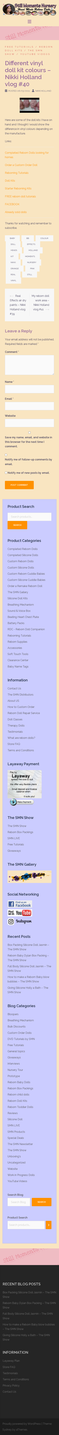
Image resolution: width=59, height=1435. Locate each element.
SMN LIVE (14, 838)
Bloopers (13, 1014)
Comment (12, 352)
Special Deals (16, 1138)
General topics (16, 1051)
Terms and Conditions (21, 750)
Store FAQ (14, 744)
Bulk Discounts (17, 1026)
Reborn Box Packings (20, 832)
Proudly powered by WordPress (21, 1423)
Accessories (15, 647)
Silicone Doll (15, 1119)
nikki (13, 262)
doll (13, 244)
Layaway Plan (11, 1360)
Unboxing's (14, 1156)
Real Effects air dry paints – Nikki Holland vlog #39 (18, 305)
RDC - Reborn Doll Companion (26, 629)
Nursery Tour (15, 1070)
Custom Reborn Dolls (21, 561)
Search (17, 525)
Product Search (18, 1217)
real (13, 274)
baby (12, 238)
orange (15, 268)
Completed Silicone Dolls (23, 555)
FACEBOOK (12, 204)
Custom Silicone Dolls (21, 567)
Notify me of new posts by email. (29, 472)
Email (9, 398)
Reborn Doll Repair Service (24, 713)
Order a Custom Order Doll (21, 165)
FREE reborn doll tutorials (20, 196)
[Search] (48, 1225)
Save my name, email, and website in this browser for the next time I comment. (28, 442)
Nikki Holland (43, 91)
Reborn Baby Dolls (19, 1082)
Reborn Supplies (17, 641)
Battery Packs (16, 623)
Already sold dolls (16, 212)
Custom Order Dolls (20, 1032)
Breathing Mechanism (21, 604)
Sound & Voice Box (19, 610)
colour (44, 238)
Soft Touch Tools (18, 654)
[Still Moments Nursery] (29, 9)
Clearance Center (18, 660)
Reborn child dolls (18, 1094)
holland (33, 250)
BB (27, 238)
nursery (31, 262)
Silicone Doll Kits (18, 598)
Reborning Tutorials (17, 172)
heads (14, 250)
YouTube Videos (35, 54)
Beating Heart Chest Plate (23, 617)
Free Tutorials (19, 47)
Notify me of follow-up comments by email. (28, 462)
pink (32, 268)
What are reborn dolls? (21, 737)
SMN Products (16, 1131)
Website (10, 415)
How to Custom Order (21, 707)
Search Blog (15, 1194)
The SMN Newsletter (20, 1144)
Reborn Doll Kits (17, 1100)
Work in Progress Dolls (21, 1175)
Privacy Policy (11, 1385)
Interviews (14, 1063)
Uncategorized (16, 1162)
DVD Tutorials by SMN (21, 1039)
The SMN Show (17, 826)
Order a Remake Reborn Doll (25, 586)
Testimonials (15, 731)
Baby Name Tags (18, 666)
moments (30, 256)
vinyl (13, 280)
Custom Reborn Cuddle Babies (26, 573)
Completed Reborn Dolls (23, 549)
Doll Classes (15, 719)
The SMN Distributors (20, 694)
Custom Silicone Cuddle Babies (26, 579)
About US (13, 700)
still (29, 274)
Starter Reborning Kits (18, 188)
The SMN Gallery (18, 592)
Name (9, 381)
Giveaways (14, 850)
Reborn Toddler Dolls (20, 1107)
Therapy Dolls (16, 725)
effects (31, 244)
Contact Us (14, 688)
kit (12, 256)
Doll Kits (10, 180)
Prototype (14, 1076)
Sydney (7, 1429)
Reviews (13, 1113)
